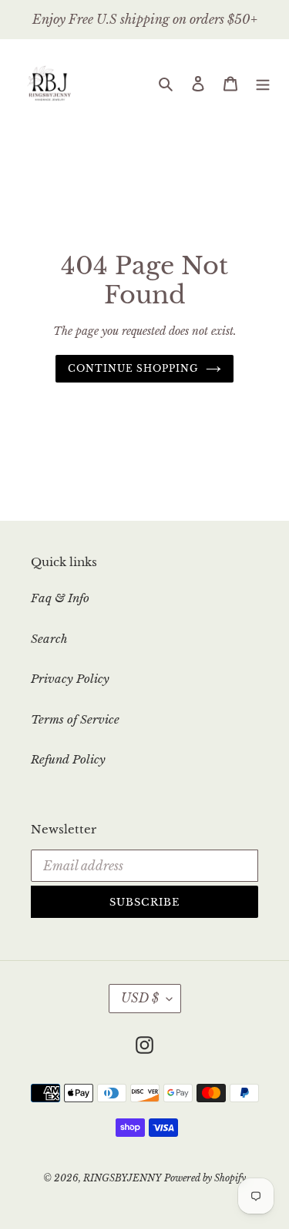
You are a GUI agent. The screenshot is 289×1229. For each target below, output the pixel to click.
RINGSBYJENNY (122, 1178)
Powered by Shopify (205, 1178)
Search (49, 638)
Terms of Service (75, 719)
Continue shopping (133, 368)
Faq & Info (60, 598)
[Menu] (263, 83)
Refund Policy (68, 759)
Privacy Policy (70, 678)
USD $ (140, 997)
